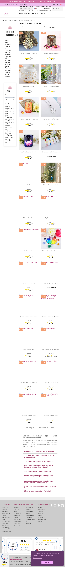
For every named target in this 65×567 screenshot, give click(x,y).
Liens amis (17, 523)
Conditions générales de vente (6, 513)
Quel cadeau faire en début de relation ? (38, 461)
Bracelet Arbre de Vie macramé (51, 152)
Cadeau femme (7, 45)
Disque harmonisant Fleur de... (51, 251)
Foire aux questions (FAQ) (17, 509)
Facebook (51, 505)
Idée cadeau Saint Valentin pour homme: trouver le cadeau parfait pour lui (38, 476)
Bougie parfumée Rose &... (51, 53)
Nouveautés (17, 526)
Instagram (62, 505)
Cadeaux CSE (42, 517)
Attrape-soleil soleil (28, 218)
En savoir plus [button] (37, 558)
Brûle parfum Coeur (28, 86)
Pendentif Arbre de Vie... (29, 251)
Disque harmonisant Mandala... (29, 317)
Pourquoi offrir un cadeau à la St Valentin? (39, 451)
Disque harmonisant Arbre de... (29, 382)
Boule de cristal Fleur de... (28, 284)
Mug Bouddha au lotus (51, 218)
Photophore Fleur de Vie (29, 415)
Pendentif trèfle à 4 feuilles (51, 119)
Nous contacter (30, 519)
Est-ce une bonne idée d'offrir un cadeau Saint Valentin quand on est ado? (38, 466)
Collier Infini (28, 185)
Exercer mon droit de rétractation (12, 560)
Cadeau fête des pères (8, 56)
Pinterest (58, 505)
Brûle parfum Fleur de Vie (51, 284)
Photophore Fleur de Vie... (51, 415)
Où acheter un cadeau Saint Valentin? (37, 491)
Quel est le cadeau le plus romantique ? (38, 471)
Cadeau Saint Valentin (8, 66)
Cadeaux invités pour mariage (41, 513)
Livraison (16, 517)
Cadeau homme (7, 61)
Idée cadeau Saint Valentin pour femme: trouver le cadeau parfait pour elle (38, 482)
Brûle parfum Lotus (28, 350)
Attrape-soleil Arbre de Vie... (51, 185)
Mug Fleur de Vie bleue (51, 382)
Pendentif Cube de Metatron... (51, 350)
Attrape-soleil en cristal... (51, 86)
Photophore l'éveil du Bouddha (29, 119)
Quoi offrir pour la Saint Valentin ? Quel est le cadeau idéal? (39, 456)
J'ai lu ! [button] (47, 562)
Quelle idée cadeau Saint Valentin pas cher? (40, 487)
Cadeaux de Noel (8, 71)
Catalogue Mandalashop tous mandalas (6, 527)
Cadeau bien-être (7, 40)
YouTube (55, 505)
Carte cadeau (7, 75)
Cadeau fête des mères (8, 50)
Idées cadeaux (11, 33)
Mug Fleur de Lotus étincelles (28, 152)
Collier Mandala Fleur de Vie (29, 53)
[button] (40, 451)
